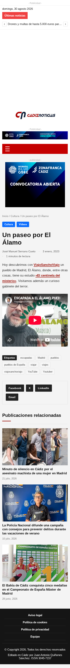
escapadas (26, 357)
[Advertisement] (35, 67)
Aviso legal (35, 615)
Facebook (15, 388)
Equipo (35, 636)
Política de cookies (35, 622)
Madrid (41, 357)
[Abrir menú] (35, 149)
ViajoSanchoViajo (47, 265)
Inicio (5, 216)
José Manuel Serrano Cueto (18, 251)
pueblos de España (14, 364)
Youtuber (47, 371)
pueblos (55, 357)
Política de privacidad (35, 629)
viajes (45, 364)
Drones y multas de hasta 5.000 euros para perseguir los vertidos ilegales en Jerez (35, 24)
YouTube (32, 371)
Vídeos (23, 224)
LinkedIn (43, 388)
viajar (33, 364)
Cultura (15, 216)
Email (12, 397)
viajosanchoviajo (13, 371)
